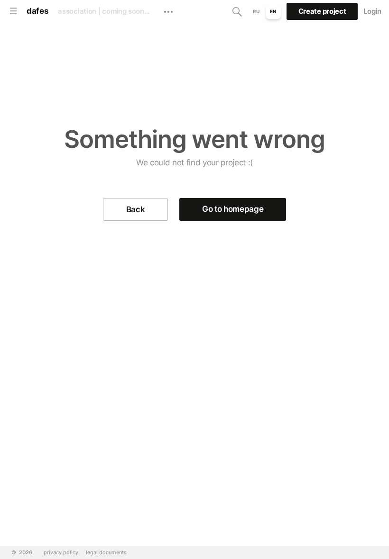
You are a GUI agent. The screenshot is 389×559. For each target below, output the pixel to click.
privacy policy (61, 553)
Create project (322, 11)
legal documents (106, 553)
